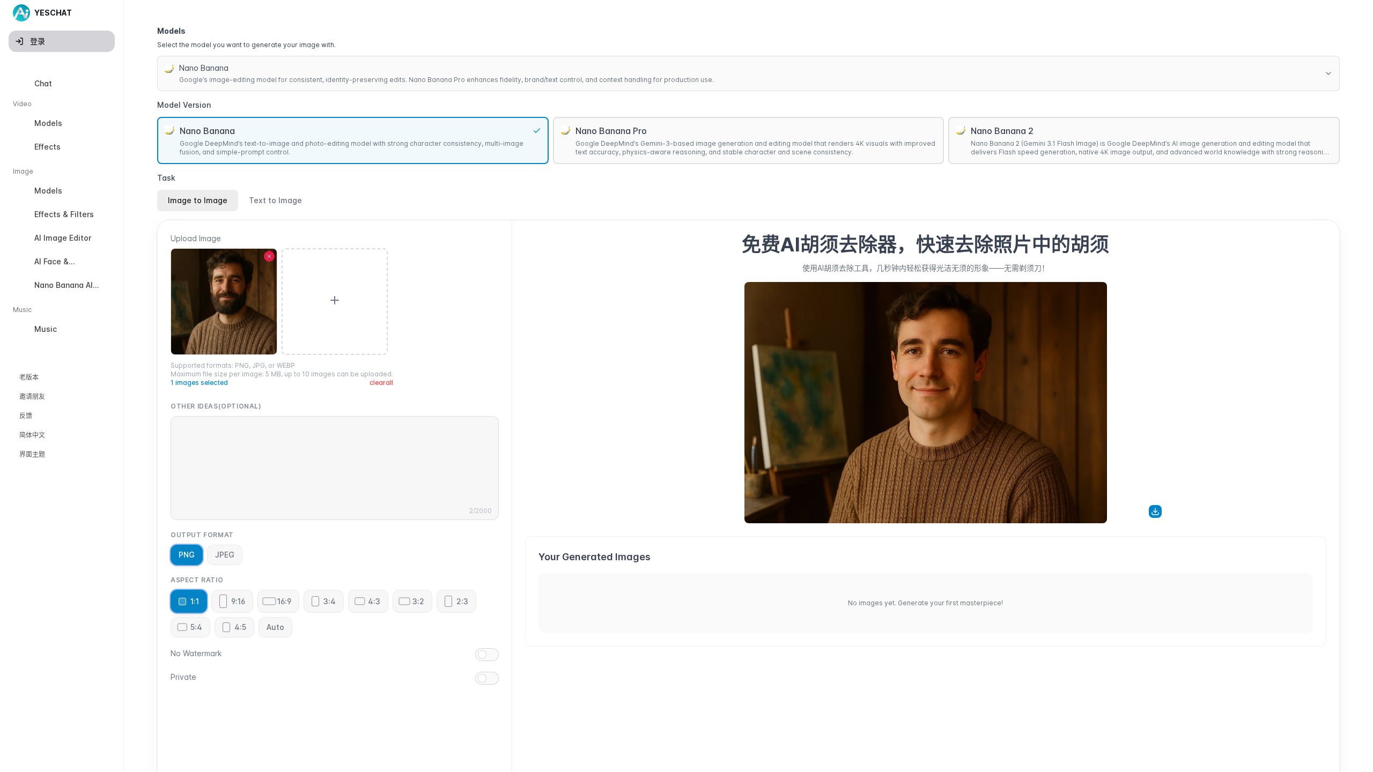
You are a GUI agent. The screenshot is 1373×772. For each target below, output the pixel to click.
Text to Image (275, 200)
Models (171, 30)
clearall (381, 382)
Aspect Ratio (197, 580)
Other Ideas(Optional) (216, 406)
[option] (62, 83)
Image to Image (197, 200)
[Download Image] (1155, 511)
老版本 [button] (29, 377)
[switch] (487, 654)
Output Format (202, 535)
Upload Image (196, 238)
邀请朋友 (32, 396)
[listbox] (62, 208)
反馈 (25, 416)
